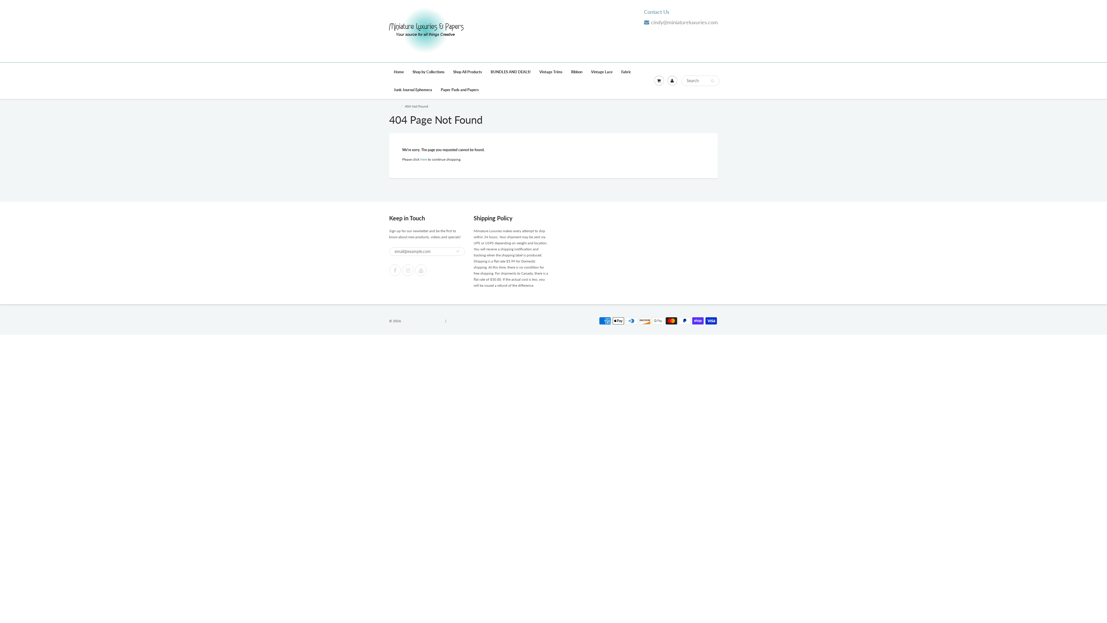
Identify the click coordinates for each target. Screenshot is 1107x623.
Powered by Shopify (462, 321)
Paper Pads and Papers (460, 89)
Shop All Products (467, 72)
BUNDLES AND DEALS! (511, 72)
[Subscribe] (458, 251)
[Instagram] (408, 270)
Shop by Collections (429, 72)
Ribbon (576, 72)
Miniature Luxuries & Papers (423, 321)
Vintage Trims (550, 72)
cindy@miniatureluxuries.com (684, 22)
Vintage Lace (602, 72)
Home (399, 72)
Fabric (626, 72)
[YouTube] (421, 270)
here (423, 159)
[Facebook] (395, 270)
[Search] (712, 81)
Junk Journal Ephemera (413, 89)
